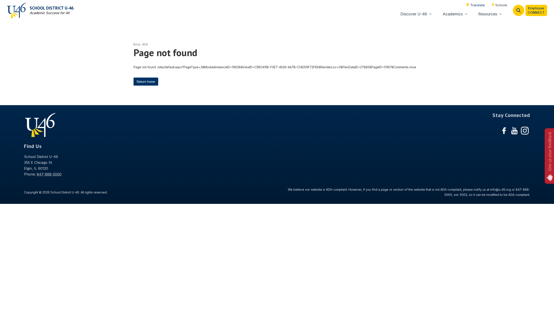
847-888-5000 (49, 174)
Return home (146, 81)
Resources (487, 14)
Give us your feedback (549, 151)
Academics (453, 14)
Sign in (536, 10)
